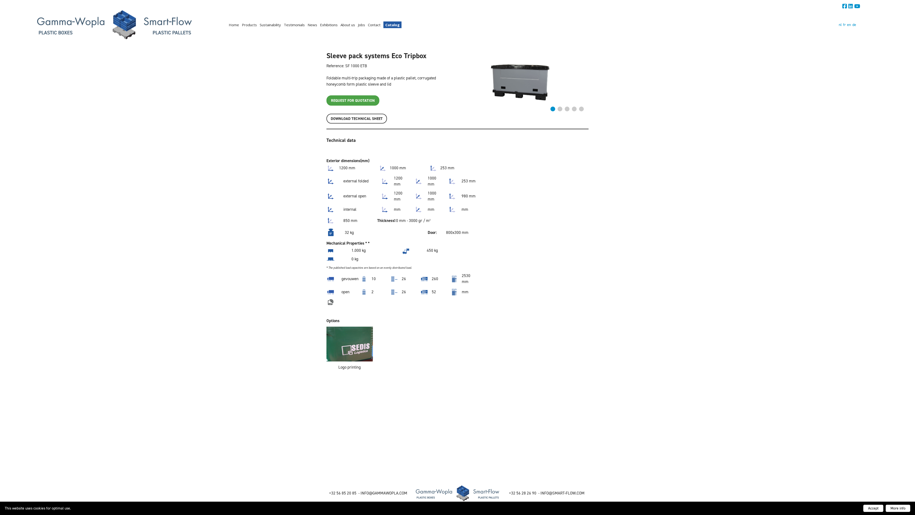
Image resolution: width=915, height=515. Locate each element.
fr (844, 24)
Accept (873, 508)
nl (840, 24)
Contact (374, 24)
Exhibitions (329, 24)
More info (897, 508)
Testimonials (294, 24)
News (312, 24)
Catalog (392, 24)
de (854, 24)
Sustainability (270, 24)
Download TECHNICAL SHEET (357, 118)
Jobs (361, 24)
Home (234, 24)
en (849, 24)
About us (348, 24)
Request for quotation (353, 100)
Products (249, 24)
